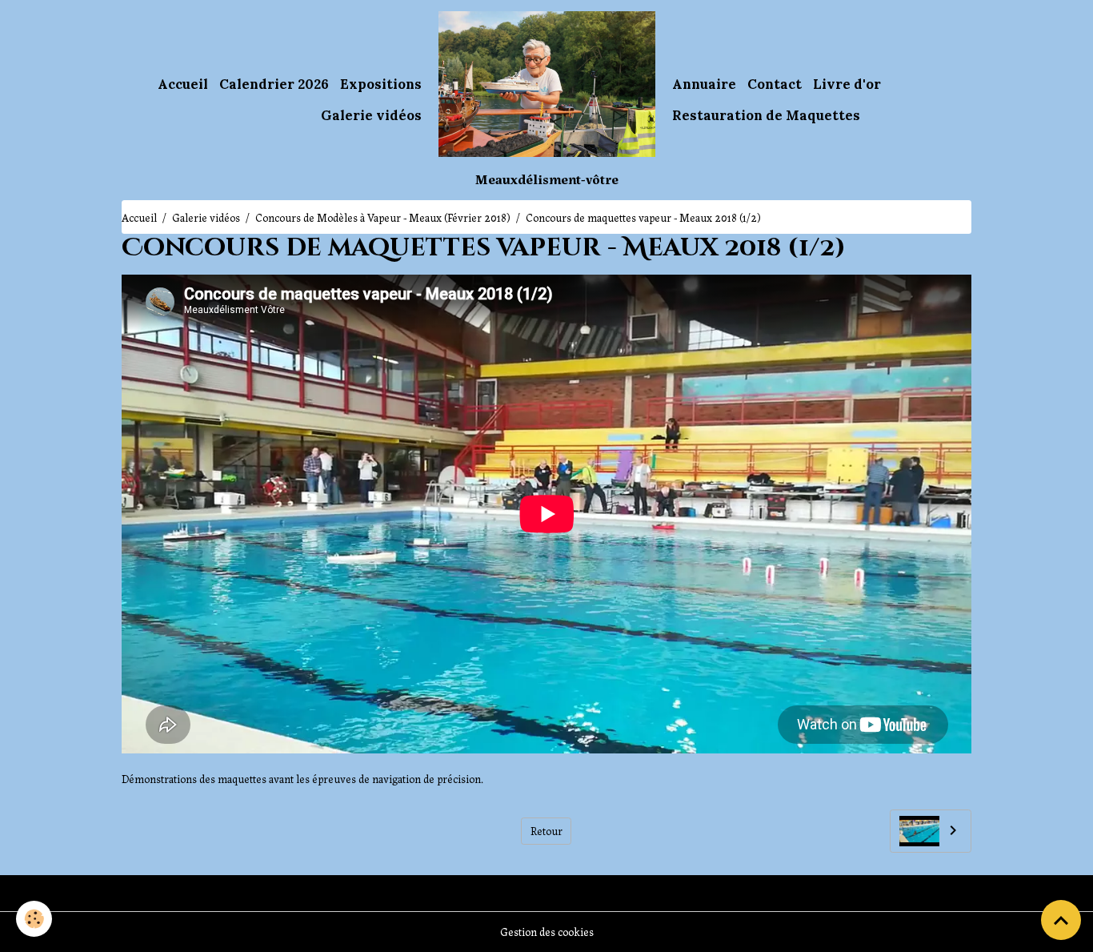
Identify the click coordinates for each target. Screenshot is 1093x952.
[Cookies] (34, 919)
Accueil (183, 84)
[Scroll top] (1061, 920)
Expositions (381, 84)
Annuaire (704, 84)
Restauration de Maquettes (766, 115)
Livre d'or (847, 84)
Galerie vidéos (371, 115)
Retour (546, 830)
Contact (774, 84)
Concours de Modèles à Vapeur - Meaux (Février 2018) (382, 217)
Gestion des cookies (547, 931)
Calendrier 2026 (274, 84)
